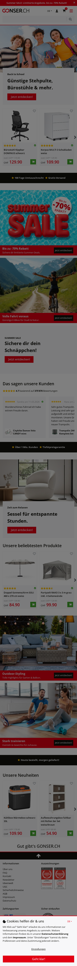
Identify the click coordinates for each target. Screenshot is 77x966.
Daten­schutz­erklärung (55, 933)
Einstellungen (38, 949)
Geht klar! (38, 959)
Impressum (19, 937)
